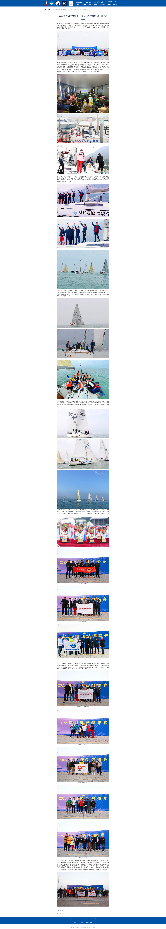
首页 (49, 9)
